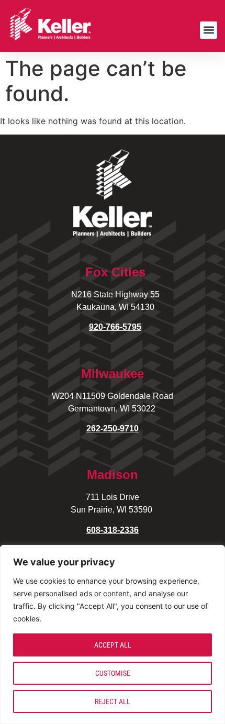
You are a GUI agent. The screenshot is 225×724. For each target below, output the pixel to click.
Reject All (112, 701)
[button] (208, 30)
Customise (112, 673)
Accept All (112, 645)
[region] (112, 634)
